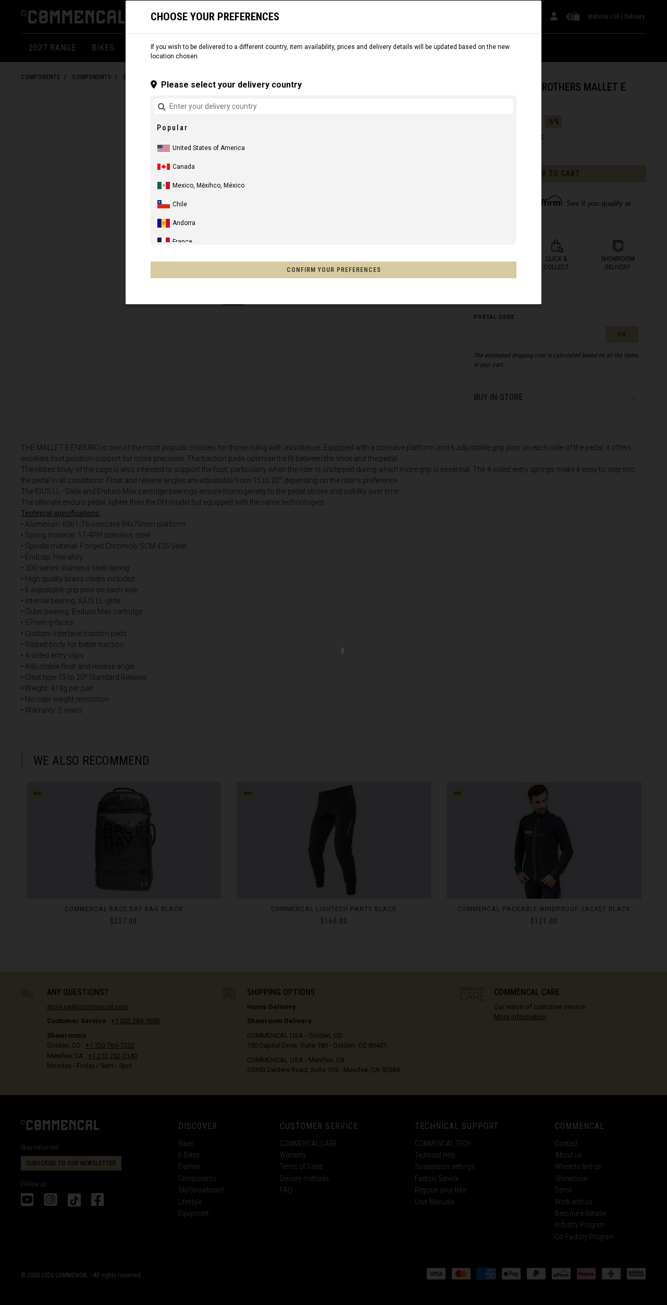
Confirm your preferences (334, 270)
